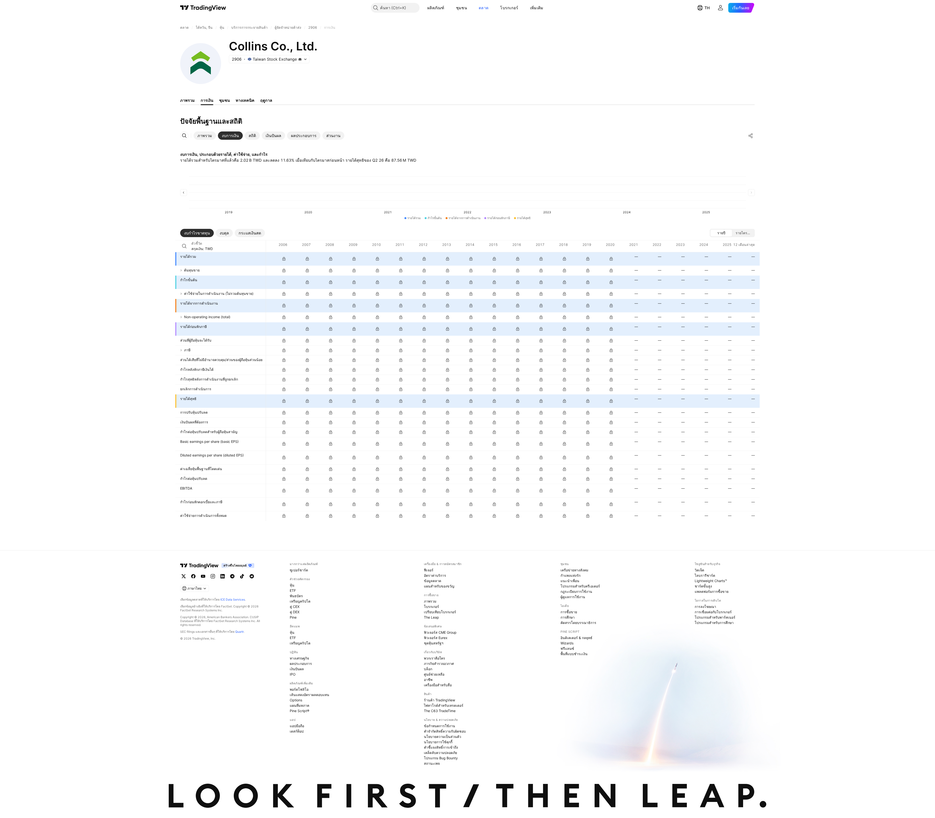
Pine (293, 617)
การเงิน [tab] (207, 100)
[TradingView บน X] (183, 576)
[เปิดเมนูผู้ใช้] (720, 8)
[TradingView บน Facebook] (193, 576)
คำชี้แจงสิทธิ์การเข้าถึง (441, 747)
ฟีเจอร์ (428, 570)
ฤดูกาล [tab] (266, 100)
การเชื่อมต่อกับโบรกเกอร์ (713, 612)
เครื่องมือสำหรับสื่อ (438, 685)
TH (707, 7)
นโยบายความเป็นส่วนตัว (442, 736)
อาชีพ (428, 680)
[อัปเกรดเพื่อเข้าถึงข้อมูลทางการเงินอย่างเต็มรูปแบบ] (283, 258)
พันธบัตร (296, 596)
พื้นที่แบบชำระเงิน (574, 654)
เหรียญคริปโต (300, 601)
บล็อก (428, 669)
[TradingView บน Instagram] (212, 576)
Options (296, 700)
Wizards (567, 643)
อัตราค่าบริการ (435, 575)
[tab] (205, 135)
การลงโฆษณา (705, 606)
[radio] (721, 233)
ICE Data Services (232, 599)
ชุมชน (461, 7)
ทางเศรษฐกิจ (299, 658)
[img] (300, 59)
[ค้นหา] (184, 246)
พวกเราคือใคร (434, 658)
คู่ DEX (294, 612)
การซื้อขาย (569, 612)
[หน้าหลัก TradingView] (203, 7)
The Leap (431, 617)
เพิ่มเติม (536, 7)
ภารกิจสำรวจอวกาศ (439, 663)
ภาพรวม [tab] (187, 100)
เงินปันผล (297, 669)
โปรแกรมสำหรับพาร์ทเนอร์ (715, 617)
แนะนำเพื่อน (570, 581)
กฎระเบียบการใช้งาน (576, 591)
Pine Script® (299, 711)
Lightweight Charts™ (711, 581)
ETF (293, 590)
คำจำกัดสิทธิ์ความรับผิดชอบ (445, 731)
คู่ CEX (294, 606)
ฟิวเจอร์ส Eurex (436, 638)
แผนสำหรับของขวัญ (439, 586)
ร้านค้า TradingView (439, 700)
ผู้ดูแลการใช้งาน (573, 597)
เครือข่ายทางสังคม (574, 570)
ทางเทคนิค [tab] (245, 100)
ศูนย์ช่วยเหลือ (434, 674)
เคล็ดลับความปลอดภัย (440, 753)
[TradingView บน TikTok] (242, 576)
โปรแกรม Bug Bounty (441, 758)
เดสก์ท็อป (297, 731)
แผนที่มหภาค (299, 705)
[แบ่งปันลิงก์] (751, 135)
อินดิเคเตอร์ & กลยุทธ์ (576, 638)
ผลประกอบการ (301, 663)
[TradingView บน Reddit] (251, 576)
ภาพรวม (430, 601)
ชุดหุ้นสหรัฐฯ (433, 643)
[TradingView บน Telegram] (232, 576)
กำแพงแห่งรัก (570, 575)
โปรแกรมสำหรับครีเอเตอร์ (580, 586)
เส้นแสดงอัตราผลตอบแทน (309, 695)
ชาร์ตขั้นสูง (703, 586)
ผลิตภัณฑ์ (435, 7)
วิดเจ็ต (699, 570)
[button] (448, 8)
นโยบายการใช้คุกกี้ (438, 742)
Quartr (239, 631)
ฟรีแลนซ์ (567, 648)
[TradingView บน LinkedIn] (222, 576)
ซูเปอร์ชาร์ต (299, 570)
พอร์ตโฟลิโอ (299, 689)
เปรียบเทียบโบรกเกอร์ (440, 612)
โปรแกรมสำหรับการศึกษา (714, 623)
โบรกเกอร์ (509, 7)
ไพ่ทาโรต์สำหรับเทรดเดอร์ (443, 705)
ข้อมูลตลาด (432, 581)
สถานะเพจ (432, 763)
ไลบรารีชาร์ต (705, 575)
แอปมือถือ (297, 726)
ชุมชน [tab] (224, 100)
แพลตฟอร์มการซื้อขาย (712, 591)
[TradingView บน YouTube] (203, 576)
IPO (293, 674)
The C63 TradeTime (440, 711)
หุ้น (292, 585)
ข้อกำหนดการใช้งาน (439, 726)
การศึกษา (568, 617)
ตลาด (483, 7)
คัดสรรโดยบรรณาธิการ (578, 623)
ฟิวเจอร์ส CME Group (440, 632)
